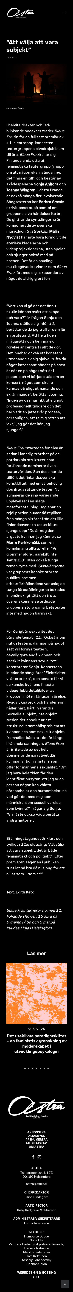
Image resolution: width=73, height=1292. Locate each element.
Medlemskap (36, 1143)
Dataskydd (36, 1136)
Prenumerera (37, 1139)
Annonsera (36, 1132)
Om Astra (36, 1146)
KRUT (36, 1277)
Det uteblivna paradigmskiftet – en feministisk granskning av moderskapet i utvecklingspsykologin (37, 1043)
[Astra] (20, 13)
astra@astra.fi (36, 1184)
